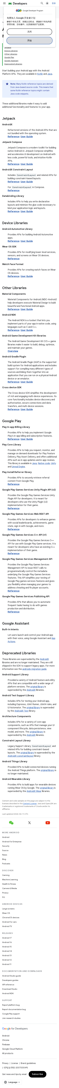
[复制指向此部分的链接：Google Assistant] (32, 623)
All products (7, 1053)
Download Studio (9, 989)
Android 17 (7, 938)
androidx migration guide (34, 669)
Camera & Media (9, 888)
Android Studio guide (11, 976)
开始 (29, 40)
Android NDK (8, 993)
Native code (44, 463)
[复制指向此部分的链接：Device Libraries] (30, 223)
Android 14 (7, 951)
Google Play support (11, 1014)
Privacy (5, 892)
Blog (4, 859)
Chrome (5, 1040)
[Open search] (42, 3)
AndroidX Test (22, 711)
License (14, 1063)
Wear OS (6, 913)
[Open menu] (4, 3)
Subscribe (37, 1074)
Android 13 (7, 955)
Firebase (6, 1044)
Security (5, 846)
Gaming (5, 875)
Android (5, 837)
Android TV (7, 926)
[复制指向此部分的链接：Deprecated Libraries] (38, 653)
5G (3, 897)
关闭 (29, 31)
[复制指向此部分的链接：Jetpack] (18, 118)
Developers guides (10, 980)
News (4, 855)
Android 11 (6, 964)
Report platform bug (11, 1005)
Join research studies (11, 1018)
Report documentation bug (14, 1009)
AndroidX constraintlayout (21, 756)
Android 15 (7, 946)
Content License (30, 803)
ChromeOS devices (10, 917)
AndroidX (44, 659)
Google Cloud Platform (12, 1049)
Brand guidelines (28, 1063)
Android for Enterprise (11, 841)
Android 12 (7, 960)
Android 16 (7, 942)
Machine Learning (10, 879)
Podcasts (6, 863)
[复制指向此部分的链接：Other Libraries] (29, 288)
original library (37, 686)
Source (5, 850)
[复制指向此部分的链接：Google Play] (24, 421)
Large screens (8, 908)
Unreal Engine (18, 466)
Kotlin (40, 74)
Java (49, 74)
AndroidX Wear (34, 791)
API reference (8, 984)
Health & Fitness (9, 884)
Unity (53, 463)
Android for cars (9, 922)
